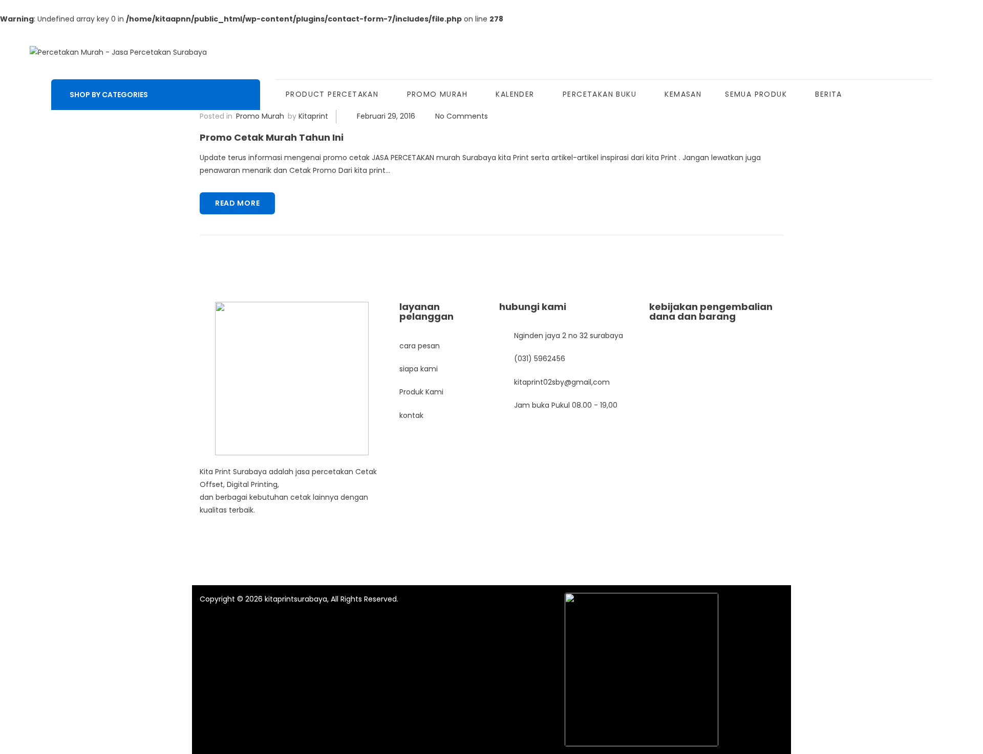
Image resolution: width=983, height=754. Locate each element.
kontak (411, 415)
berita (828, 94)
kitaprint (313, 116)
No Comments (461, 116)
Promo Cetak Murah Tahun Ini (272, 137)
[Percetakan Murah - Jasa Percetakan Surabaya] (118, 52)
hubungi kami (532, 306)
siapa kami (418, 369)
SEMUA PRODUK (756, 94)
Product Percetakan (332, 94)
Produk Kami (421, 392)
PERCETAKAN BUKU (599, 94)
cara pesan (419, 346)
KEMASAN (683, 94)
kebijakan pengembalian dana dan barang (711, 311)
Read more (237, 203)
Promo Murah (437, 94)
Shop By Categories (109, 95)
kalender (515, 94)
